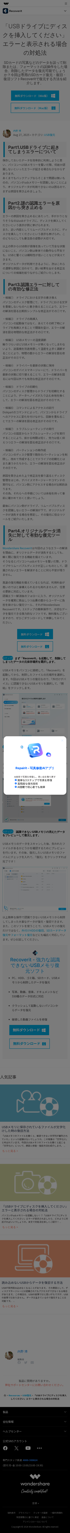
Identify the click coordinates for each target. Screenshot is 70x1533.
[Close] (62, 740)
